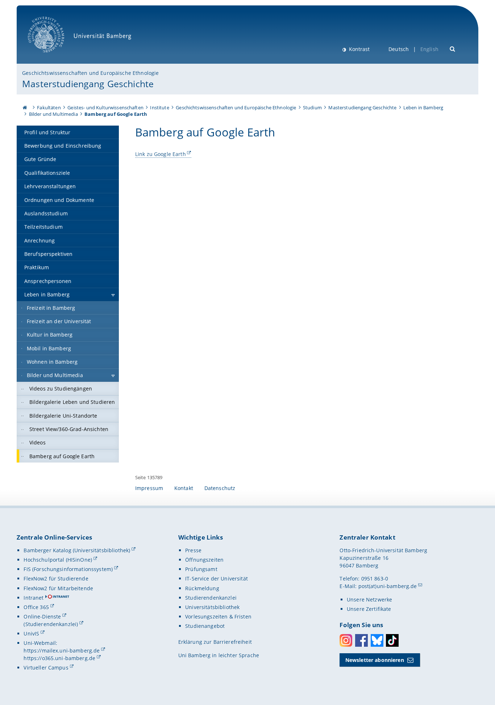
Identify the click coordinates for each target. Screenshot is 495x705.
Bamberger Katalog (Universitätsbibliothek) (77, 550)
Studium (312, 107)
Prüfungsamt (201, 569)
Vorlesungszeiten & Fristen (218, 616)
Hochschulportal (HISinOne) (58, 559)
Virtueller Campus (46, 667)
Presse (193, 550)
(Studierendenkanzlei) (51, 624)
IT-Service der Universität (216, 578)
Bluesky (377, 640)
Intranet (33, 597)
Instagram (346, 640)
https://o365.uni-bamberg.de (59, 658)
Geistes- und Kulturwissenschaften (105, 107)
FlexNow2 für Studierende (56, 578)
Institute (159, 107)
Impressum (149, 488)
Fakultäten (49, 107)
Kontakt (183, 488)
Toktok (392, 640)
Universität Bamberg (53, 56)
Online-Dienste (42, 616)
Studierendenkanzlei (211, 597)
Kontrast (359, 49)
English (429, 49)
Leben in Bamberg (423, 107)
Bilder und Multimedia (53, 114)
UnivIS (31, 633)
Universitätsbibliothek (212, 607)
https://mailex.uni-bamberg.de (62, 650)
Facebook (361, 640)
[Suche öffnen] (453, 48)
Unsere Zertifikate (369, 608)
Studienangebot (205, 625)
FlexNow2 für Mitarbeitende (58, 588)
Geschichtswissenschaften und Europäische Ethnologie (90, 72)
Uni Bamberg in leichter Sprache (218, 655)
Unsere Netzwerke (369, 599)
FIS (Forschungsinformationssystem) (68, 569)
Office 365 (36, 607)
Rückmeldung (202, 588)
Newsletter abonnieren (374, 660)
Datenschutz (220, 488)
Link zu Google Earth (160, 154)
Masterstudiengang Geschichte (88, 83)
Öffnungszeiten (204, 559)
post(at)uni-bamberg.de (387, 586)
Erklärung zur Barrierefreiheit (215, 641)
